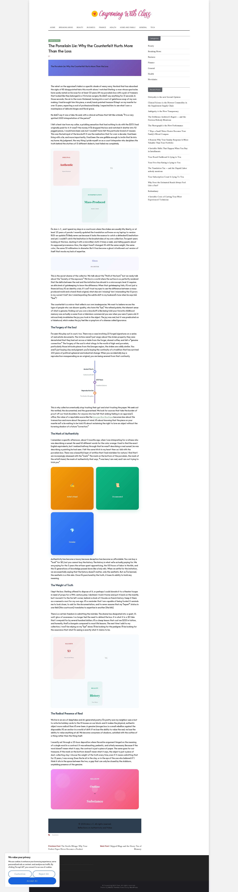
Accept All (32, 881)
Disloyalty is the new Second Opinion (164, 97)
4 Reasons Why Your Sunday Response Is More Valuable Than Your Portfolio (168, 141)
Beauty (80, 27)
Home (52, 27)
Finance (102, 27)
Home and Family (127, 27)
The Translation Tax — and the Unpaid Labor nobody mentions (167, 169)
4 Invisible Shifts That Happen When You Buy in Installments (168, 150)
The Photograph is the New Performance (165, 126)
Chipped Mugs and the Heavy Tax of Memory (120, 847)
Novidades (152, 79)
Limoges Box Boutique (103, 417)
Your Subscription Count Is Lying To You (166, 177)
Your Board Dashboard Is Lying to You (164, 157)
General (143, 27)
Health (113, 27)
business (55, 835)
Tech (153, 27)
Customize (20, 874)
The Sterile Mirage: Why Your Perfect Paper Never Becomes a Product (67, 847)
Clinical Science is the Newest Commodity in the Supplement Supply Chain (167, 104)
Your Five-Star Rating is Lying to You (164, 163)
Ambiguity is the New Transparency (163, 111)
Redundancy (153, 191)
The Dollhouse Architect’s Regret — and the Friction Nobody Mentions (167, 118)
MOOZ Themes (114, 887)
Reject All (44, 874)
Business (91, 27)
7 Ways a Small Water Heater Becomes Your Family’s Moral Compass (167, 132)
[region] (32, 870)
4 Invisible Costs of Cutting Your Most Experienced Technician (165, 198)
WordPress (134, 887)
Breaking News (66, 27)
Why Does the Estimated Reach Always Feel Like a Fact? (167, 184)
